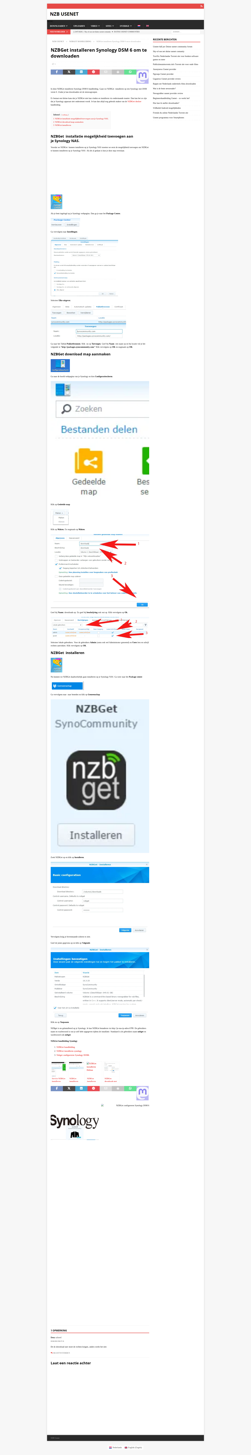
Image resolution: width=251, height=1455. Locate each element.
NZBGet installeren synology (69, 1051)
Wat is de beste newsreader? (164, 89)
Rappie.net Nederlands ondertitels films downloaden (174, 84)
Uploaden (79, 26)
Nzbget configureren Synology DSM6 (73, 1055)
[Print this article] (118, 77)
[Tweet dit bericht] (69, 77)
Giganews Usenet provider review (167, 79)
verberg (65, 115)
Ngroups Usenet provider (163, 74)
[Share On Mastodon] (142, 77)
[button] (50, 21)
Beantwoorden (61, 1353)
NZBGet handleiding (66, 1047)
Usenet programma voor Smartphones (168, 118)
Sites (108, 26)
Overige (124, 26)
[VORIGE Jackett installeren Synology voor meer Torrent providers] (75, 1187)
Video (94, 26)
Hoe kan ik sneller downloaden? (166, 103)
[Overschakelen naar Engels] (147, 26)
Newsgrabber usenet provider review (168, 93)
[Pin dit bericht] (93, 77)
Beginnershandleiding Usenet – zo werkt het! (171, 98)
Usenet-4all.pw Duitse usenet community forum (172, 47)
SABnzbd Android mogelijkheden (167, 108)
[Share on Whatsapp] (130, 77)
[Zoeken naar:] (185, 32)
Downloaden (57, 26)
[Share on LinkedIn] (81, 77)
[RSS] (201, 6)
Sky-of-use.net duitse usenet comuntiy (168, 51)
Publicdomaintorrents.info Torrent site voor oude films (175, 64)
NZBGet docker (134, 101)
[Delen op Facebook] (57, 77)
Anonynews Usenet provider (164, 69)
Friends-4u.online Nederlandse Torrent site (170, 113)
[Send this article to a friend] (106, 77)
